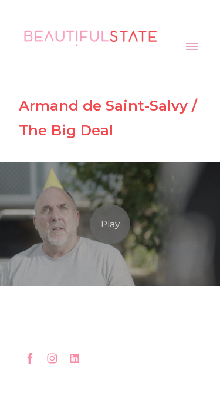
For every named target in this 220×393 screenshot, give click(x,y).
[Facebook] (30, 358)
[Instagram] (52, 358)
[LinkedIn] (74, 358)
